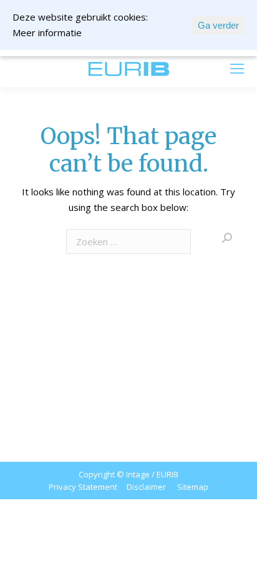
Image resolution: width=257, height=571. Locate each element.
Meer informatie (47, 32)
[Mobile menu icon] (237, 68)
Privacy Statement (83, 486)
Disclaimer (146, 486)
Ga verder (218, 25)
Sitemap (192, 486)
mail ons (44, 68)
